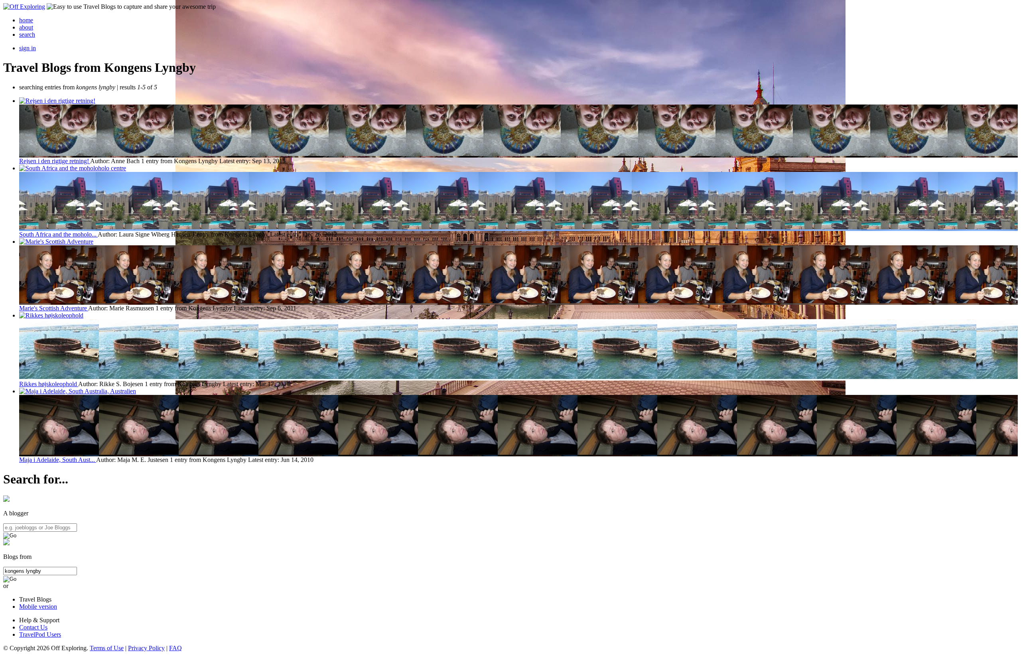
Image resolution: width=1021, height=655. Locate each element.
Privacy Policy (146, 648)
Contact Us (33, 627)
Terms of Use (107, 648)
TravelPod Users (40, 634)
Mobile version (38, 606)
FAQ (175, 648)
